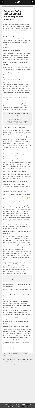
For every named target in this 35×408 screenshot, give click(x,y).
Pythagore (7, 355)
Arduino (5, 9)
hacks (10, 9)
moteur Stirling (19, 40)
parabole (25, 353)
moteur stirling (17, 353)
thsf (12, 355)
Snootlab (6, 221)
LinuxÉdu (17, 2)
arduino (10, 353)
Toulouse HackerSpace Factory (17, 24)
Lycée (13, 9)
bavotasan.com (23, 406)
